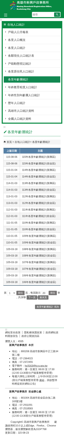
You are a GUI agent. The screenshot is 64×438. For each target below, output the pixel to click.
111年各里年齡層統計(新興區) (38, 209)
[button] (57, 14)
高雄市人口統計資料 (21, 110)
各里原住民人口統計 (21, 71)
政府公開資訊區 (30, 336)
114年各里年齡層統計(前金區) (39, 176)
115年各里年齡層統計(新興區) (39, 156)
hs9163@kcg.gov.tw (36, 365)
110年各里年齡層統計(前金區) (39, 229)
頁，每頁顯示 (33, 292)
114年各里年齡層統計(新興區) (39, 169)
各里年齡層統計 (18, 79)
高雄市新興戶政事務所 (32, 5)
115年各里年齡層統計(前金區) (39, 163)
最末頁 (43, 297)
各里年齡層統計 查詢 (48, 307)
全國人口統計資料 (19, 118)
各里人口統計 (16, 48)
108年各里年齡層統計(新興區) (39, 249)
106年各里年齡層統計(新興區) (39, 275)
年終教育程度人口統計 (22, 87)
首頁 (9, 141)
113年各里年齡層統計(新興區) (39, 183)
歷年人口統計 (16, 103)
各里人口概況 (16, 40)
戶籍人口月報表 (18, 32)
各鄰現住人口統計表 (21, 55)
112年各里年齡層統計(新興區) (39, 196)
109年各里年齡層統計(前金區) (39, 242)
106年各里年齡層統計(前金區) (39, 282)
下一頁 (31, 297)
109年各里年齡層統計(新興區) (39, 235)
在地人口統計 (22, 141)
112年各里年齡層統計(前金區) (39, 203)
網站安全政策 (12, 332)
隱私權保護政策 (33, 332)
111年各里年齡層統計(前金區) (38, 216)
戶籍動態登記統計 (19, 63)
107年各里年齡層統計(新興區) (39, 262)
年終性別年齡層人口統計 (24, 95)
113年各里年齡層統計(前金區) (39, 189)
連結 (41, 380)
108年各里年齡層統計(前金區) (39, 255)
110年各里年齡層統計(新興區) (39, 222)
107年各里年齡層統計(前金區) (39, 268)
